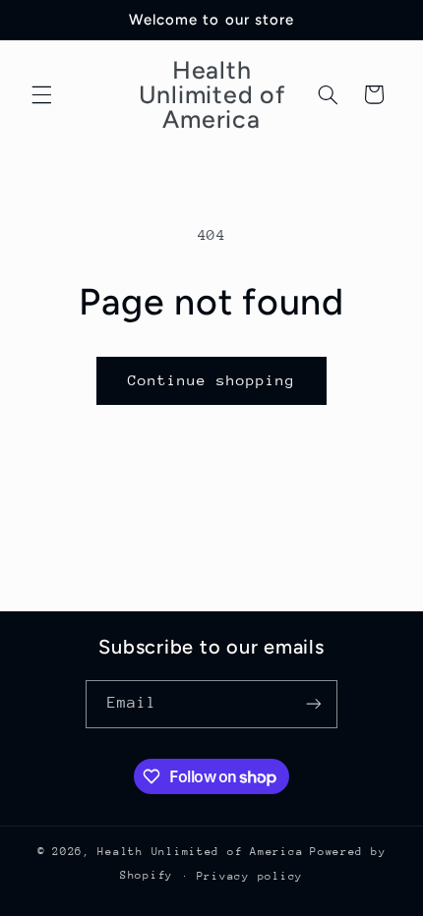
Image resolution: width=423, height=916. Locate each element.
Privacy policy (250, 876)
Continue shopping (212, 380)
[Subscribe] (313, 704)
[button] (41, 94)
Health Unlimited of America (200, 851)
